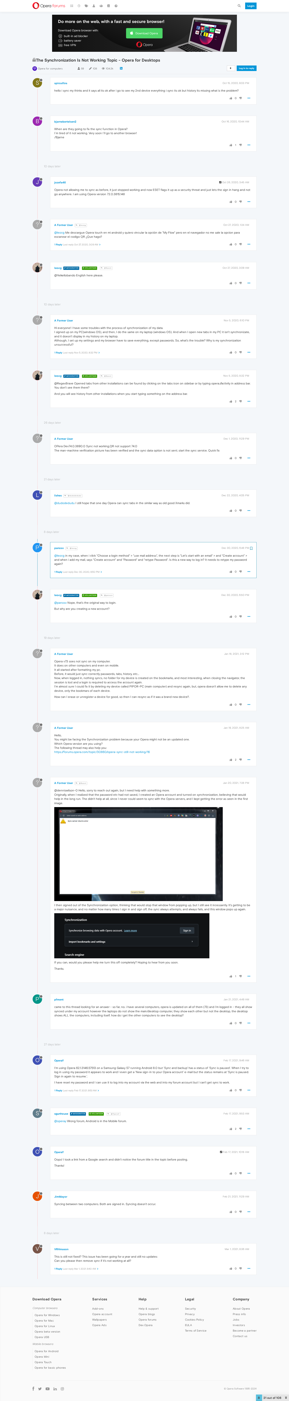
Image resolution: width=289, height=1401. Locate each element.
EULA (188, 1325)
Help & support (149, 1308)
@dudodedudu (74, 496)
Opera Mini (42, 1356)
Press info (239, 1314)
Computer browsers (44, 1308)
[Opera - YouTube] (48, 1388)
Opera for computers (50, 68)
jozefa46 (60, 182)
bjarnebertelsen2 (65, 121)
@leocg (82, 225)
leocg (58, 267)
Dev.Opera (146, 1325)
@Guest (107, 268)
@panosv (108, 595)
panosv (59, 548)
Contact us (240, 1336)
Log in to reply (246, 68)
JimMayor (60, 1196)
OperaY (59, 1060)
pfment (59, 999)
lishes (58, 495)
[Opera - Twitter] (40, 1388)
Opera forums (148, 1319)
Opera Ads (99, 1325)
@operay (60, 1121)
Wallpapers (99, 1319)
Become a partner (245, 1330)
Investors (239, 1325)
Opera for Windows (47, 1315)
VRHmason (61, 1249)
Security (190, 1308)
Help (142, 1299)
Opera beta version (47, 1331)
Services (99, 1299)
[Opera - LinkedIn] (55, 1388)
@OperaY (115, 1114)
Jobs (236, 1319)
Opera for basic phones (50, 1367)
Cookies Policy (194, 1319)
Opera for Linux (45, 1326)
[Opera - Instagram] (62, 1388)
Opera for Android (47, 1351)
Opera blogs (147, 1314)
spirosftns (60, 83)
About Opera (241, 1308)
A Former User (63, 225)
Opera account (102, 1314)
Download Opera (146, 33)
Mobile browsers (42, 1344)
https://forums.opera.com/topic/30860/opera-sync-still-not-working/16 (102, 752)
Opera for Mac (44, 1320)
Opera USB (42, 1337)
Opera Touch (43, 1362)
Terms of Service (196, 1330)
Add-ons (98, 1308)
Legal (189, 1299)
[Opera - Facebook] (33, 1388)
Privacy (190, 1314)
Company (241, 1299)
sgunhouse (61, 1113)
